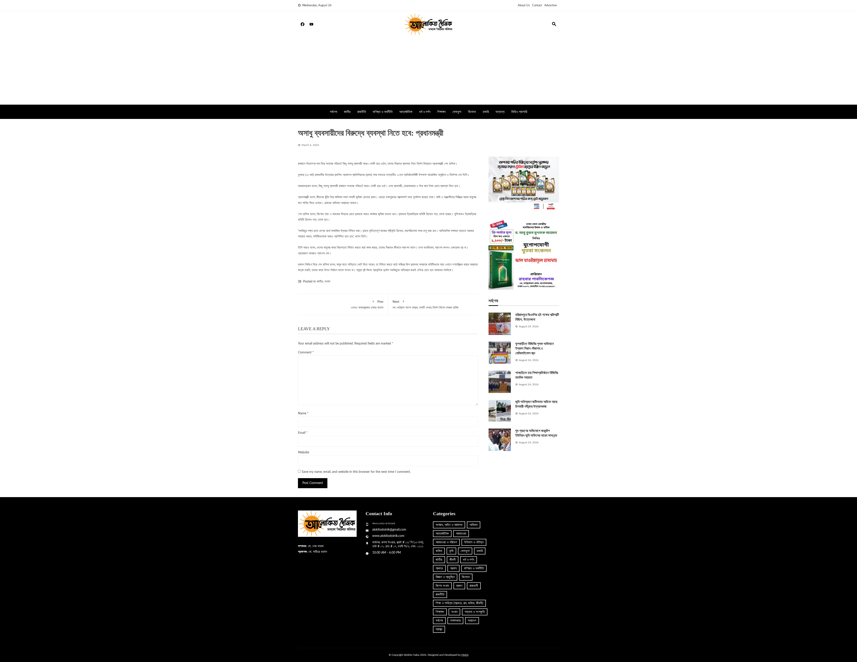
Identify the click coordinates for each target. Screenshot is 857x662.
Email (303, 432)
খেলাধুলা (456, 112)
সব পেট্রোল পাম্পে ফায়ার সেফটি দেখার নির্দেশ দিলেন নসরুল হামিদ (425, 304)
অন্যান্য (500, 112)
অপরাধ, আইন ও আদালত (449, 525)
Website (303, 452)
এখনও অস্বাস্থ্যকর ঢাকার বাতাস (367, 304)
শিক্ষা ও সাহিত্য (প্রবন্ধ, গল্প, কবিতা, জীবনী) (459, 603)
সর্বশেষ (333, 112)
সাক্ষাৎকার (455, 620)
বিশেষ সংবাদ (442, 585)
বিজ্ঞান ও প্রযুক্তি (445, 577)
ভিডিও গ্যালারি (519, 112)
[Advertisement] (428, 71)
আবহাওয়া (461, 533)
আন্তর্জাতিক (405, 112)
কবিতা (439, 551)
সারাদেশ (472, 620)
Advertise (550, 5)
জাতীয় (347, 112)
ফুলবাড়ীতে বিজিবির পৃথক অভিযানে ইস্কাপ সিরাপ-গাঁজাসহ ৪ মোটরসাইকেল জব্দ (534, 348)
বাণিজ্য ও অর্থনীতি (383, 112)
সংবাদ (327, 281)
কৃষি (451, 551)
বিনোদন (472, 112)
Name (303, 413)
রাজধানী (474, 585)
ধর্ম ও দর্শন (425, 112)
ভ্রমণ (459, 585)
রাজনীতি (361, 112)
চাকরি (486, 112)
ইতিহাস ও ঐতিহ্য (474, 542)
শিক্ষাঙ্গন (441, 112)
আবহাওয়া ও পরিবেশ (446, 542)
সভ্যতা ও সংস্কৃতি (475, 612)
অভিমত (474, 525)
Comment (306, 352)
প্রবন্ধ (439, 568)
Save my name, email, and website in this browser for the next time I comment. (356, 471)
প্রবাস (453, 568)
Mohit (464, 655)
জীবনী (452, 559)
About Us (524, 5)
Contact (537, 5)
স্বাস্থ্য (439, 629)
